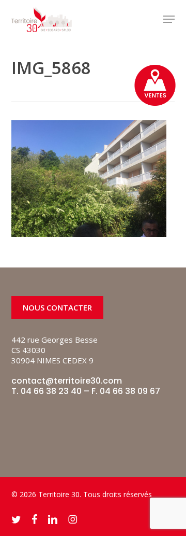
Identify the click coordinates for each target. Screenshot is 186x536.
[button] (169, 19)
